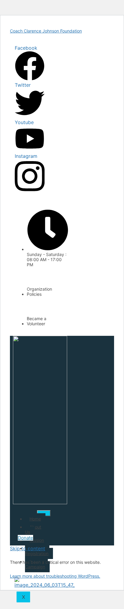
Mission (36, 540)
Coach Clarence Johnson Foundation (46, 30)
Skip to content (27, 548)
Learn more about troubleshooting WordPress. (55, 576)
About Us (33, 529)
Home (35, 518)
